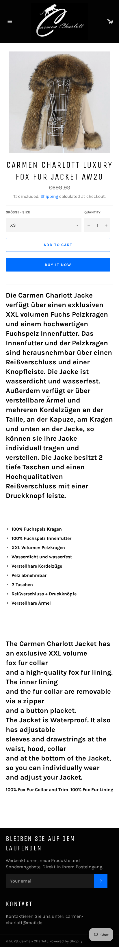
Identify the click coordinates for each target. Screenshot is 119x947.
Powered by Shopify (65, 941)
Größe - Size (18, 212)
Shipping (49, 196)
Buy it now (58, 265)
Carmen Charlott (33, 941)
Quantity (92, 212)
